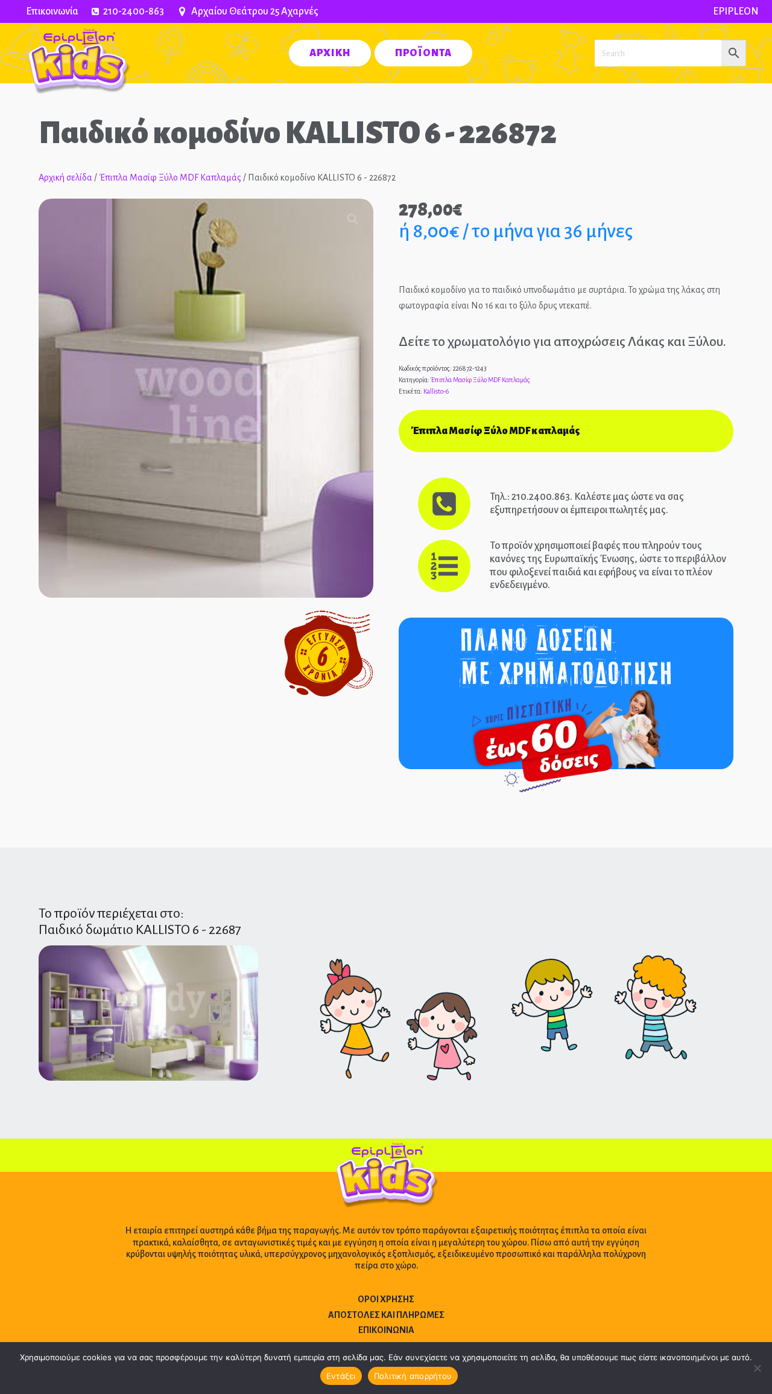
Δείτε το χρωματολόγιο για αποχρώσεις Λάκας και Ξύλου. (562, 341)
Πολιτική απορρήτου (413, 1376)
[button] (353, 219)
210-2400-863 (133, 11)
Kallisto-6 (436, 391)
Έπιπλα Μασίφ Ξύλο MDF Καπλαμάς (170, 177)
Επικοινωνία (52, 11)
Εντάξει (341, 1376)
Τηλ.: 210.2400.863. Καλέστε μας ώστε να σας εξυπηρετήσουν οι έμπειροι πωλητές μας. (587, 503)
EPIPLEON (736, 11)
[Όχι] (757, 1368)
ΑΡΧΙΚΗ (329, 53)
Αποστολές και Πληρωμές (386, 1315)
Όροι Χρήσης (386, 1299)
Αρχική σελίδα (65, 177)
